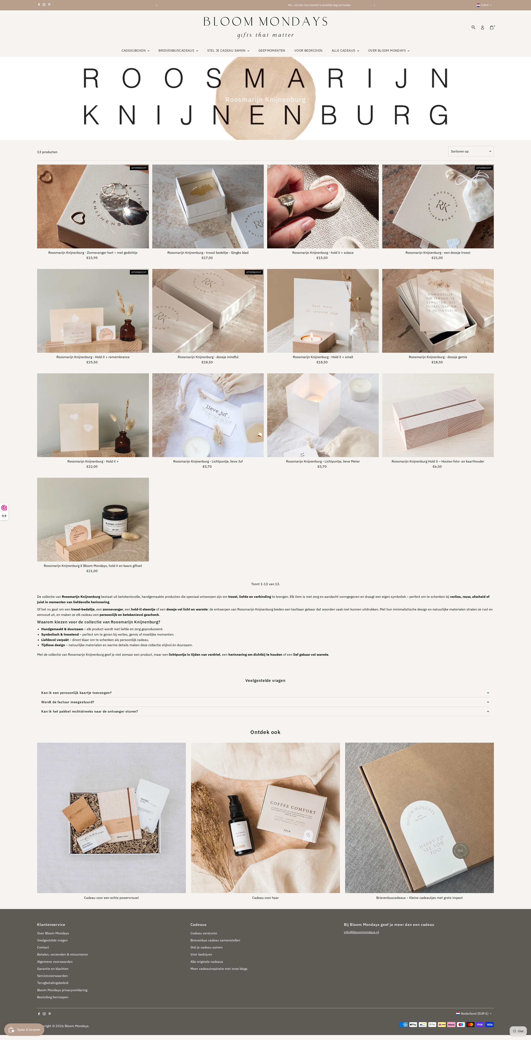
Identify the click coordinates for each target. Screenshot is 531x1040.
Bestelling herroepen (52, 997)
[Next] (374, 5)
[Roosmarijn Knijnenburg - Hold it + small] (323, 311)
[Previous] (157, 5)
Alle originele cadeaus (206, 961)
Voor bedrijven (308, 50)
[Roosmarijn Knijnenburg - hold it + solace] (323, 206)
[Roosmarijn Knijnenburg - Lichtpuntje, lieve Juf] (208, 415)
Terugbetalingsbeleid (52, 983)
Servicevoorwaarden (52, 976)
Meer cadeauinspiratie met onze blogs (218, 969)
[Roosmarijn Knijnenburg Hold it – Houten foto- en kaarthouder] (438, 415)
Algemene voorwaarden (55, 961)
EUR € (485, 5)
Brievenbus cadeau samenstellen (215, 940)
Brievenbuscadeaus (176, 50)
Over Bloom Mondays (387, 50)
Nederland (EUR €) (474, 1013)
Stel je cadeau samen (226, 50)
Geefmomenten (271, 50)
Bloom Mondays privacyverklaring (62, 990)
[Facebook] (39, 5)
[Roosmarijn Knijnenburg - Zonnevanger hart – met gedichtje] (93, 206)
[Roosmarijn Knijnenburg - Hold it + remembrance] (93, 311)
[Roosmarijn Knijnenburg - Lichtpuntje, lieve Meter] (323, 415)
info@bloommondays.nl (361, 932)
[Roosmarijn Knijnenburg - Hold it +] (93, 415)
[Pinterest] (49, 5)
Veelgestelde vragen (52, 940)
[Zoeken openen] (473, 27)
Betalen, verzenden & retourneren (62, 954)
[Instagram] (43, 5)
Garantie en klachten (52, 969)
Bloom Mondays (77, 1026)
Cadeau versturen (203, 933)
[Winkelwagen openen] (492, 27)
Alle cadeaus (344, 50)
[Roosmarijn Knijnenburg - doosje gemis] (438, 311)
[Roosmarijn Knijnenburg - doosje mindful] (208, 311)
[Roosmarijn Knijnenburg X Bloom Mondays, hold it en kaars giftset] (93, 520)
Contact (43, 947)
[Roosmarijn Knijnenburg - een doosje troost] (438, 206)
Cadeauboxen (134, 50)
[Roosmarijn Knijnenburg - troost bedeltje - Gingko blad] (208, 206)
